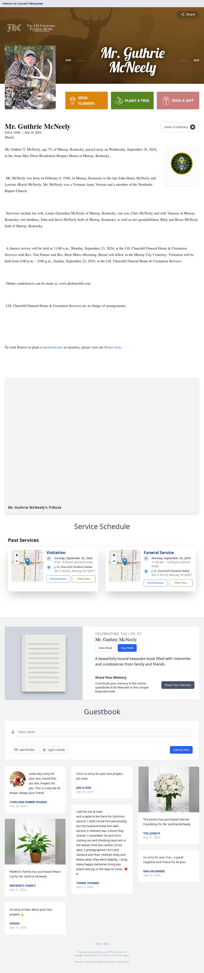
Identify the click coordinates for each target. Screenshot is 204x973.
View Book (105, 648)
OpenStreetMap (106, 961)
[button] (27, 562)
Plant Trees (83, 579)
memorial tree (53, 347)
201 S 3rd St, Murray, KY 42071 (74, 571)
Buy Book (127, 648)
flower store (112, 347)
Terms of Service (113, 955)
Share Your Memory (178, 685)
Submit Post (181, 750)
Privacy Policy (90, 955)
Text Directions (58, 579)
